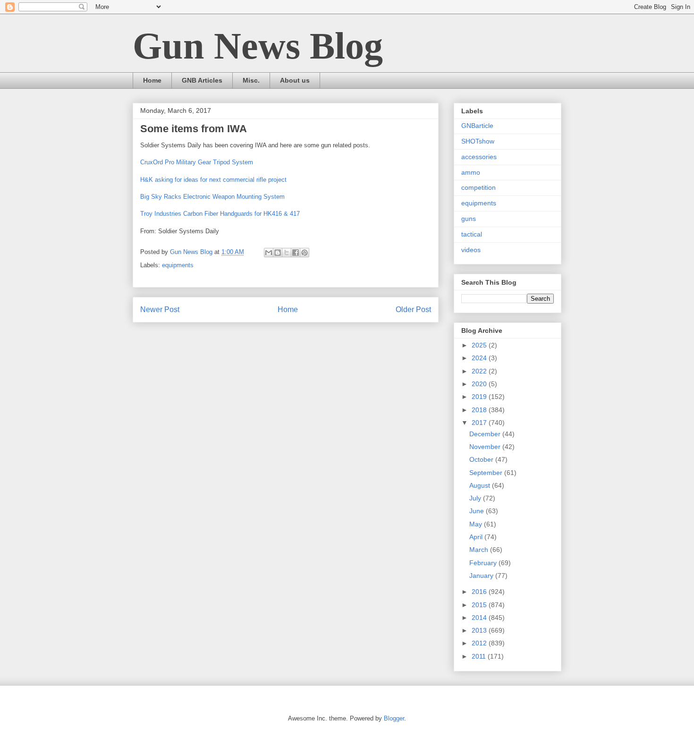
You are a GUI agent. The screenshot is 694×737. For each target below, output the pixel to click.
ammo (470, 172)
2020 (480, 384)
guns (468, 218)
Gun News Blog (258, 46)
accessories (479, 157)
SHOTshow (477, 141)
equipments (178, 265)
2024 (480, 358)
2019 (480, 396)
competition (478, 187)
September (486, 472)
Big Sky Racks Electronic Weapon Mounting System (212, 196)
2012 (480, 643)
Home (152, 80)
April (476, 537)
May (476, 524)
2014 (480, 617)
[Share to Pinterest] (304, 252)
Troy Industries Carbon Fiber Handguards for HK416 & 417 (220, 213)
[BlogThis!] (277, 252)
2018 (480, 410)
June (477, 511)
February (484, 563)
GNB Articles (202, 80)
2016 (480, 591)
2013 (480, 630)
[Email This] (268, 252)
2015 (480, 605)
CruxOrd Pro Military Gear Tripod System (196, 162)
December (485, 434)
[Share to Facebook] (295, 252)
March (479, 549)
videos (471, 250)
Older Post (413, 309)
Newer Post (159, 309)
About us (295, 80)
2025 (480, 345)
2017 (480, 422)
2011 (480, 656)
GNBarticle (477, 125)
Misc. (251, 80)
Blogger (394, 718)
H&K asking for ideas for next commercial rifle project (213, 179)
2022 (480, 371)
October (482, 459)
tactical (471, 234)
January (482, 575)
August (480, 485)
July (476, 498)
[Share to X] (286, 252)
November (485, 446)
